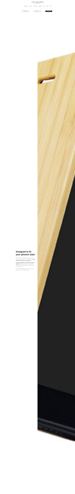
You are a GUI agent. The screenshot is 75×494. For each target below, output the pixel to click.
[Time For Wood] (37, 2)
